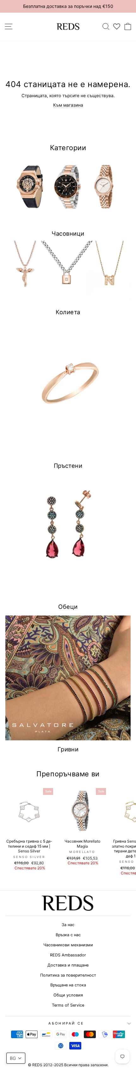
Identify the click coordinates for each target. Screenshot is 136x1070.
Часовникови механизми (68, 945)
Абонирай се (66, 1023)
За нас (68, 924)
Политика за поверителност (68, 975)
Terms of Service (68, 1005)
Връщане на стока (68, 985)
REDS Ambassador (68, 955)
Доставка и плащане (68, 965)
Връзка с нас (68, 934)
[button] (16, 1058)
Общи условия (68, 995)
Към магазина (68, 105)
